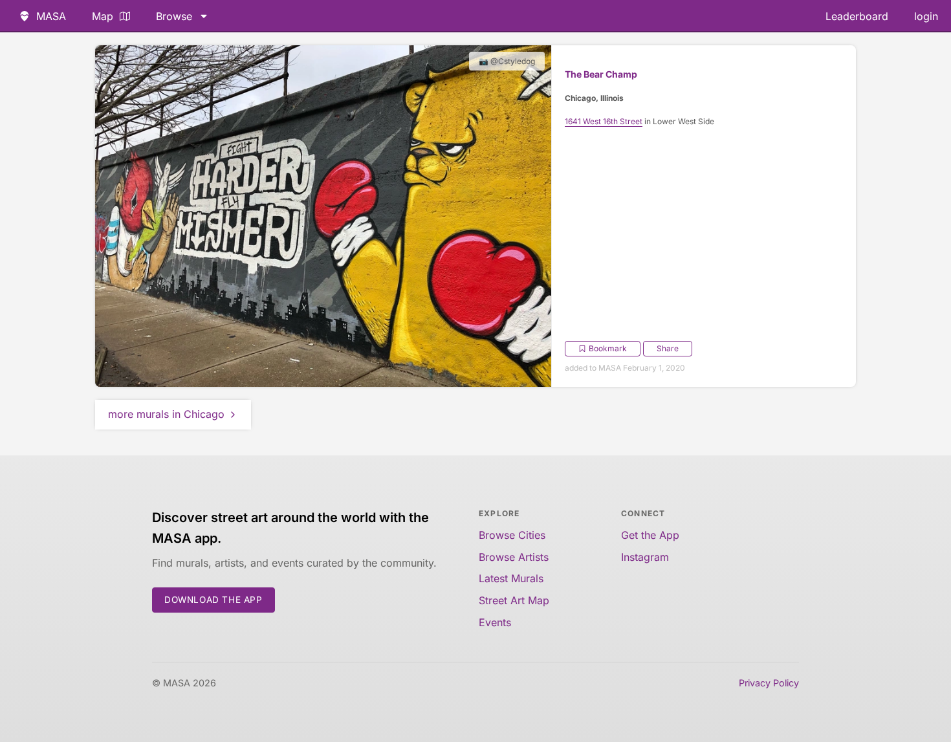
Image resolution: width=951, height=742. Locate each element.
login (926, 16)
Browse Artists (514, 557)
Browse (174, 16)
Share (668, 348)
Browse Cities (512, 535)
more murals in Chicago (166, 414)
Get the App (650, 535)
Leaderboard (856, 16)
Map (102, 16)
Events (495, 622)
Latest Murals (511, 578)
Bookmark (608, 348)
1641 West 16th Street (603, 121)
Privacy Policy (769, 682)
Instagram (645, 557)
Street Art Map (514, 600)
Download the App (213, 600)
